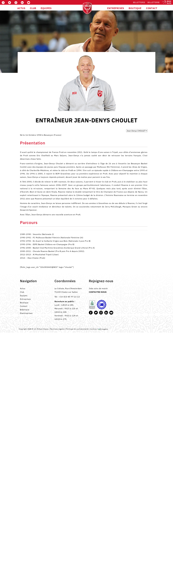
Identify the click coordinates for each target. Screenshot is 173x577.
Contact (23, 306)
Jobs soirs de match (98, 288)
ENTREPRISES (115, 8)
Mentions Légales (57, 329)
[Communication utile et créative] (103, 329)
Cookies (93, 329)
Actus (22, 288)
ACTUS (21, 8)
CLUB (33, 8)
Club (22, 292)
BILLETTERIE (154, 2)
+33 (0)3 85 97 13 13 (69, 297)
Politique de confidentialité (77, 329)
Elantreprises (26, 313)
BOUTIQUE (135, 8)
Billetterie (139, 2)
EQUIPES (46, 8)
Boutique (24, 302)
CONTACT (151, 8)
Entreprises (25, 299)
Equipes (23, 295)
